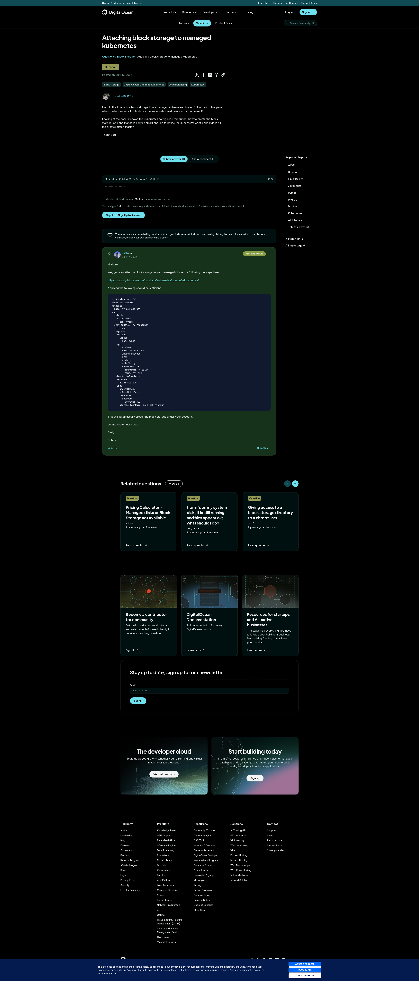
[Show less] (269, 253)
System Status (274, 845)
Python (292, 192)
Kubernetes (295, 213)
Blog (259, 3)
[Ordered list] (144, 179)
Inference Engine (166, 845)
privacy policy (178, 966)
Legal (123, 875)
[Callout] (151, 179)
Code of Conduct (203, 905)
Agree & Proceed (305, 964)
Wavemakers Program (206, 860)
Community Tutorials (204, 830)
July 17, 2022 (129, 256)
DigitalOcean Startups (205, 855)
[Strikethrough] (116, 179)
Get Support (291, 3)
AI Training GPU (238, 830)
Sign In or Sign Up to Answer (123, 215)
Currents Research (204, 850)
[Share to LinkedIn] (210, 75)
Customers (126, 850)
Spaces (161, 895)
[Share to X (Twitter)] (197, 75)
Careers (277, 3)
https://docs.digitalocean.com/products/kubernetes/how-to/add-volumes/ (153, 280)
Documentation (202, 895)
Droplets (161, 865)
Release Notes (202, 900)
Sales (270, 835)
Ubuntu (292, 172)
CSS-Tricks (200, 840)
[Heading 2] (133, 179)
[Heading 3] (137, 179)
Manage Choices (305, 975)
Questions (202, 23)
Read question (135, 545)
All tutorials (295, 220)
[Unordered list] (140, 179)
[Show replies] (269, 448)
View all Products (166, 942)
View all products (164, 774)
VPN (232, 850)
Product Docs (223, 23)
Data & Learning (165, 850)
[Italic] (109, 179)
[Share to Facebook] (204, 75)
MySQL (292, 199)
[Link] (120, 179)
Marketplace (200, 880)
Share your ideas (276, 850)
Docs (267, 3)
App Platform (164, 880)
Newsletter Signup (204, 875)
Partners (124, 855)
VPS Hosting (237, 840)
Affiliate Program (129, 865)
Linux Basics (295, 179)
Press (123, 870)
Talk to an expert (298, 227)
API (159, 910)
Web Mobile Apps (240, 865)
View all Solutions (239, 880)
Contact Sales (309, 3)
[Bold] (106, 179)
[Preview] (268, 179)
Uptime (161, 914)
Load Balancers (165, 885)
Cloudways (163, 937)
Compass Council (203, 865)
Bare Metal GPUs (166, 840)
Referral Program (129, 860)
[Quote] (147, 179)
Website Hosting (239, 845)
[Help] (272, 179)
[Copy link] (223, 75)
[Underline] (113, 179)
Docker (292, 206)
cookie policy (253, 970)
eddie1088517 (125, 96)
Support (271, 830)
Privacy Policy (128, 880)
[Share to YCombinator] (217, 75)
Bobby (125, 253)
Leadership (126, 835)
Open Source (201, 870)
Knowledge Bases (167, 830)
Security (124, 885)
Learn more (193, 650)
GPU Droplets (164, 835)
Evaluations (163, 855)
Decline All (304, 970)
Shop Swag (200, 910)
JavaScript (294, 185)
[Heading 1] (130, 179)
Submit (138, 700)
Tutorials (184, 23)
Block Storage (126, 56)
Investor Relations (130, 890)
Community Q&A (202, 835)
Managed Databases (168, 890)
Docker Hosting (238, 855)
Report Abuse (274, 840)
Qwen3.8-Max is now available (120, 3)
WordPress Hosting (240, 870)
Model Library (164, 860)
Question (111, 67)
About (123, 830)
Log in (289, 12)
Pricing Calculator (203, 890)
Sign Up (130, 650)
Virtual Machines (239, 875)
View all (174, 483)
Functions (162, 875)
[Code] (157, 179)
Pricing (197, 885)
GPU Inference (238, 835)
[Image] (123, 179)
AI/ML (291, 165)
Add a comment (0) (203, 159)
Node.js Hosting (238, 860)
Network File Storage (168, 905)
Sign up (306, 12)
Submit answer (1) (174, 159)
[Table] (154, 179)
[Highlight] (127, 179)
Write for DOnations (204, 845)
